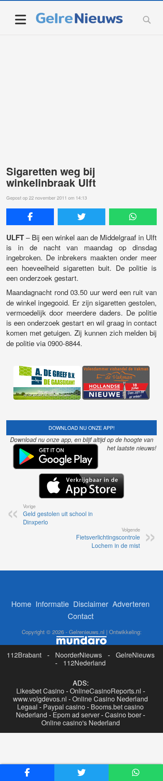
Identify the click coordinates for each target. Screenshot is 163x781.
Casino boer (123, 714)
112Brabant (24, 655)
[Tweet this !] (81, 216)
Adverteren (131, 603)
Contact (81, 615)
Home (21, 603)
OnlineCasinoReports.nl (105, 691)
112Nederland (84, 663)
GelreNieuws (135, 655)
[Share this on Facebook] (30, 216)
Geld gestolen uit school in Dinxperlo (58, 514)
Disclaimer (90, 603)
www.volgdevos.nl (40, 699)
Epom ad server (76, 714)
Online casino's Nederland (80, 722)
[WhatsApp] (133, 216)
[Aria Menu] (20, 19)
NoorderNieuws (78, 655)
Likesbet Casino (40, 691)
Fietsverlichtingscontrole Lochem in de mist (108, 538)
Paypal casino (64, 707)
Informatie (52, 603)
